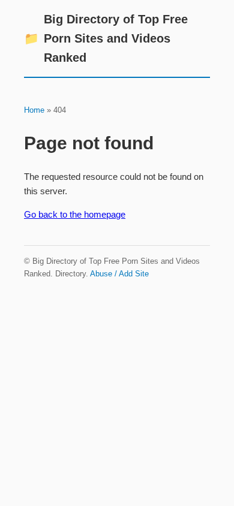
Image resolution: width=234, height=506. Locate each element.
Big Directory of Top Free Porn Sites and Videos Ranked (106, 38)
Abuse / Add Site (119, 273)
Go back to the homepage (74, 214)
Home (34, 110)
